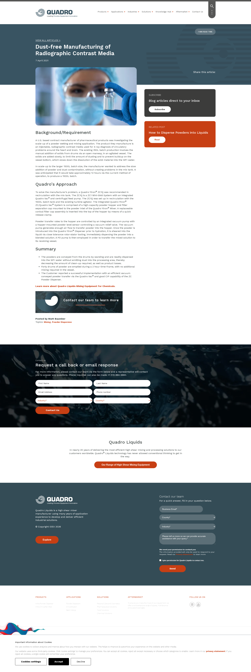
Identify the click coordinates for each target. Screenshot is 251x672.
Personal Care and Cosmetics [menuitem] (108, 604)
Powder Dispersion (62, 322)
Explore (47, 540)
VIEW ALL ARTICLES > (47, 40)
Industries (132, 11)
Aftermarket (182, 11)
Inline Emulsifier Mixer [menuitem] (43, 607)
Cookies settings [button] (31, 661)
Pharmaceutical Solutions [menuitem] (107, 607)
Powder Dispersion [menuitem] (73, 604)
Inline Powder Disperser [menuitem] (44, 604)
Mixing (47, 322)
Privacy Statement (184, 554)
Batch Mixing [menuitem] (71, 610)
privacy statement (215, 651)
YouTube (198, 604)
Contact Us (197, 11)
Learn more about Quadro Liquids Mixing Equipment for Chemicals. (75, 286)
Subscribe (160, 109)
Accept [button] (58, 661)
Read (157, 139)
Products (102, 11)
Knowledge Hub (163, 11)
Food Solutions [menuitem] (103, 610)
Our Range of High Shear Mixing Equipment (126, 465)
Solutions (146, 11)
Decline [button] (81, 661)
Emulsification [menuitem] (71, 607)
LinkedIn (192, 604)
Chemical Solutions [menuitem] (104, 613)
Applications (117, 11)
